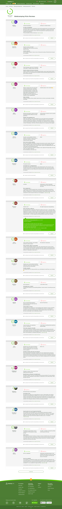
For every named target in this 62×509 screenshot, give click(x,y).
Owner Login (30, 493)
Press (49, 490)
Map (10, 3)
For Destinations (31, 488)
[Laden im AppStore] (43, 503)
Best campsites (36, 3)
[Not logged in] (55, 1)
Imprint (22, 506)
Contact (39, 487)
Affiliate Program (31, 491)
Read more (39, 32)
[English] (37, 1)
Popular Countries (21, 490)
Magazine (42, 3)
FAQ (39, 485)
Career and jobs (51, 488)
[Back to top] (31, 479)
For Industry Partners (32, 490)
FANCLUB (20, 485)
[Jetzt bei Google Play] (49, 503)
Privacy (26, 506)
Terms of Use (18, 506)
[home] (10, 483)
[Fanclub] (14, 3)
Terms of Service (37, 506)
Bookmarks (50, 1)
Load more (31, 471)
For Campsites (31, 486)
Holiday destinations (21, 3)
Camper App (20, 487)
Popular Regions (21, 492)
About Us (49, 486)
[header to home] (10, 1)
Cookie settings (30, 506)
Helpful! (52, 58)
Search (7, 3)
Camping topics (29, 3)
